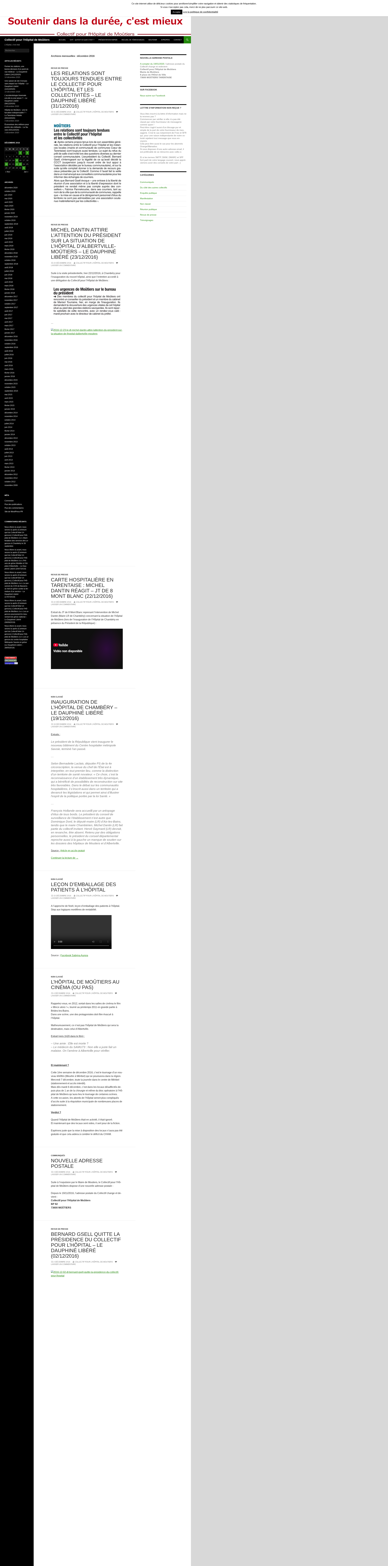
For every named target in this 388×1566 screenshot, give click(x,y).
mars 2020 (9, 206)
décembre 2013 (11, 438)
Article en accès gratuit (72, 850)
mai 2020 (8, 199)
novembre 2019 (11, 217)
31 (24, 168)
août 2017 (9, 311)
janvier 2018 (10, 293)
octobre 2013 (10, 445)
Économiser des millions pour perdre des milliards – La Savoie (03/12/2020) (17, 127)
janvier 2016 (10, 376)
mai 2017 (8, 318)
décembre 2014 (11, 413)
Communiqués (58, 1155)
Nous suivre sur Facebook (152, 95)
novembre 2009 (11, 485)
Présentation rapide (107, 40)
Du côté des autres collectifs (153, 187)
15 (17, 160)
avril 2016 (9, 365)
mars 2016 (9, 369)
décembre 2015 (11, 380)
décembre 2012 (11, 474)
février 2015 (9, 405)
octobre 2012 (10, 482)
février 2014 (9, 431)
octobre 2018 (10, 260)
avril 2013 (9, 460)
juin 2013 (8, 456)
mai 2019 (8, 238)
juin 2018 (8, 275)
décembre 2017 (11, 297)
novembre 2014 (11, 416)
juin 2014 (8, 427)
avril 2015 (9, 398)
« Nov (7, 172)
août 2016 (9, 351)
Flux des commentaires (14, 508)
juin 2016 (8, 358)
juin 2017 (8, 315)
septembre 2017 (11, 307)
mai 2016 (8, 362)
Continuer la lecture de (64, 858)
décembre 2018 (11, 253)
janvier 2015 (10, 409)
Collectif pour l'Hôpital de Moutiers (95, 112)
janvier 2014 (10, 434)
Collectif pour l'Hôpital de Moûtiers (27, 39)
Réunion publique (148, 209)
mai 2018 (8, 278)
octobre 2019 (10, 220)
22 (17, 164)
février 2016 (9, 373)
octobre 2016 (10, 344)
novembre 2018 (11, 257)
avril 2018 (9, 282)
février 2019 (9, 249)
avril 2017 (9, 322)
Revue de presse (59, 68)
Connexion (9, 501)
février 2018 (9, 289)
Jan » (26, 172)
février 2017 (9, 329)
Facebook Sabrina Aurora (74, 955)
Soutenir (152, 40)
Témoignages (146, 220)
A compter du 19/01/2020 (152, 64)
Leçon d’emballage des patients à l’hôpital (83, 887)
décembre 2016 (11, 336)
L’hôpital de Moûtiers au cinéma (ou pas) (85, 984)
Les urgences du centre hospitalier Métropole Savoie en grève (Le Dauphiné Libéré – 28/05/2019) (17, 642)
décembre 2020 (11, 188)
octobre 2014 (10, 420)
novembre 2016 (11, 340)
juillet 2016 (9, 355)
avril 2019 (9, 242)
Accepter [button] (177, 12)
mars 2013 (9, 463)
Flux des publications (13, 504)
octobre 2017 (10, 304)
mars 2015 (9, 402)
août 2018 (9, 267)
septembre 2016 (11, 347)
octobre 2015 (10, 387)
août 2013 (9, 449)
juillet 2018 (9, 271)
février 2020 (9, 209)
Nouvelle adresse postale (77, 1163)
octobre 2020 (10, 191)
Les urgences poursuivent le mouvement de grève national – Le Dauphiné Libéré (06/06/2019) (17, 616)
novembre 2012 (11, 478)
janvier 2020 (10, 213)
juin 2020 (8, 195)
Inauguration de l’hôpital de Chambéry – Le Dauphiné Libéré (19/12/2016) (84, 710)
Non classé (57, 697)
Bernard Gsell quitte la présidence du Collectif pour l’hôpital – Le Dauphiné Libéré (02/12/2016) (86, 1245)
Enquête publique (148, 193)
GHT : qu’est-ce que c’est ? (82, 40)
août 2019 (9, 228)
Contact (178, 40)
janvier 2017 (10, 333)
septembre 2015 (11, 391)
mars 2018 (9, 286)
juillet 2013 (9, 453)
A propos (165, 40)
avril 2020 (9, 202)
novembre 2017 (11, 300)
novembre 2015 (11, 384)
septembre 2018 (11, 264)
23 (20, 164)
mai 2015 (8, 395)
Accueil (62, 40)
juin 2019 (8, 235)
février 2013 (9, 467)
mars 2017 (9, 326)
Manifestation (146, 198)
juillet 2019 (9, 231)
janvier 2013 (10, 471)
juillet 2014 (9, 424)
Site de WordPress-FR (14, 512)
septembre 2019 (11, 224)
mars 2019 (9, 246)
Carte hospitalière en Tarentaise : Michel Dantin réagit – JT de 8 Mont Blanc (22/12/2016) (82, 588)
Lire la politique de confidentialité (200, 12)
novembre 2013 (11, 442)
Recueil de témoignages (133, 40)
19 (6, 164)
